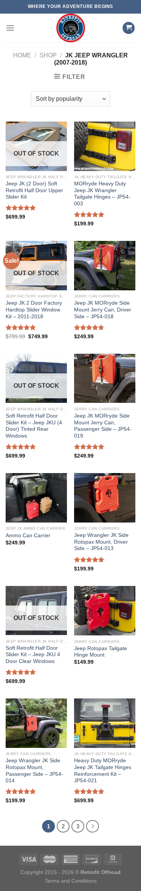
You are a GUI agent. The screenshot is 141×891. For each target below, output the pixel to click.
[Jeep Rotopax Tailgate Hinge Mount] (104, 610)
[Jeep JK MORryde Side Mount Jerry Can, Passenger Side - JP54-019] (104, 378)
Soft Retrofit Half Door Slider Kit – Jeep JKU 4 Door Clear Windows (33, 654)
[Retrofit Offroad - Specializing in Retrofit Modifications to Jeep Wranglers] (70, 28)
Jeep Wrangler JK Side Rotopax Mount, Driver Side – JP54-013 (101, 541)
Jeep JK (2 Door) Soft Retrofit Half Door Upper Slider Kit (34, 190)
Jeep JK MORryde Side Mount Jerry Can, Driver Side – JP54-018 (102, 309)
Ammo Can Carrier (28, 535)
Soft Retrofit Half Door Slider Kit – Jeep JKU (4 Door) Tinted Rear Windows (34, 426)
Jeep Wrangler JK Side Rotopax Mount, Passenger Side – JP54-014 (34, 770)
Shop (48, 55)
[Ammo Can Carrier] (36, 497)
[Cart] (129, 28)
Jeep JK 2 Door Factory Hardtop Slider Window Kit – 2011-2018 (34, 309)
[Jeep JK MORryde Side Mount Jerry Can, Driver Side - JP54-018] (104, 265)
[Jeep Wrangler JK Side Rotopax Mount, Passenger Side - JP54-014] (36, 723)
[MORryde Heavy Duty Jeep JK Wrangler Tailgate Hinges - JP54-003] (104, 146)
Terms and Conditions (71, 881)
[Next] (92, 826)
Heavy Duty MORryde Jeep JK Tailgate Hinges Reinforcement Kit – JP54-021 (102, 770)
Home (22, 55)
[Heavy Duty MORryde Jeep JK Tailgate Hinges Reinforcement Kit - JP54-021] (104, 723)
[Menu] (10, 27)
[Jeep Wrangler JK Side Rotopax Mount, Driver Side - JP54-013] (104, 497)
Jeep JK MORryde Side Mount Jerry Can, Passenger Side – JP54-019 (103, 426)
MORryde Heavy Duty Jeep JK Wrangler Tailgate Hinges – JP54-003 (102, 194)
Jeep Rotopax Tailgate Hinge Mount (100, 652)
